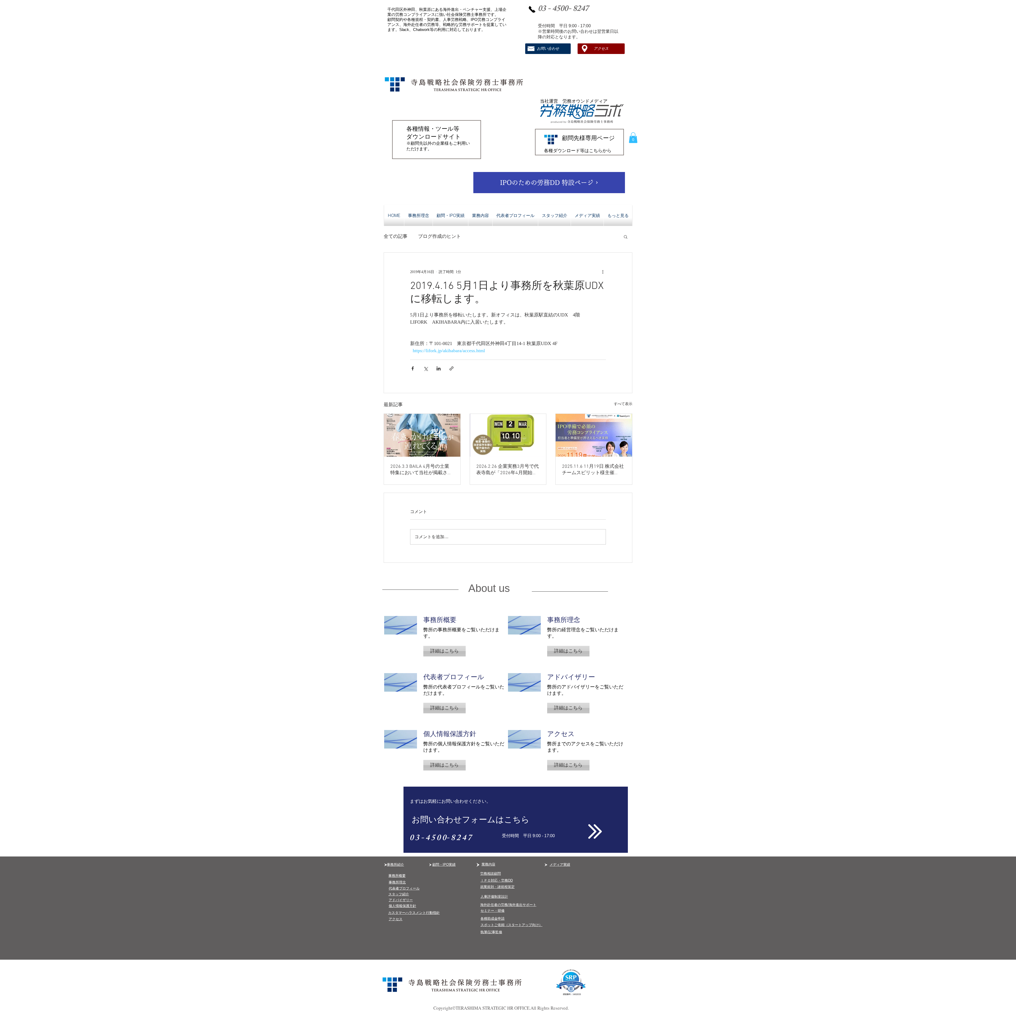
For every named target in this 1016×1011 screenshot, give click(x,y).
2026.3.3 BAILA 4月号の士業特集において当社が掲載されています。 (421, 470)
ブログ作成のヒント (439, 236)
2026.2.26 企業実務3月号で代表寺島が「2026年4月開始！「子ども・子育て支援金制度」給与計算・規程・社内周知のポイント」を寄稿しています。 (507, 470)
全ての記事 (395, 236)
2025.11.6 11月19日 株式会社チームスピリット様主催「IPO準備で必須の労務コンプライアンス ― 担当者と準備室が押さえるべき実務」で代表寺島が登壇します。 (593, 470)
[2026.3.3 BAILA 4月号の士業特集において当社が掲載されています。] (422, 435)
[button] (633, 137)
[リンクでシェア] (451, 368)
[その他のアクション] (603, 272)
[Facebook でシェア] (412, 368)
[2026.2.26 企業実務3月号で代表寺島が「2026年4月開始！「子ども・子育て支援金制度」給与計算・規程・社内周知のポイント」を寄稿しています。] (508, 435)
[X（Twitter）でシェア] (425, 368)
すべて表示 (623, 404)
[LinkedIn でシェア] (438, 368)
